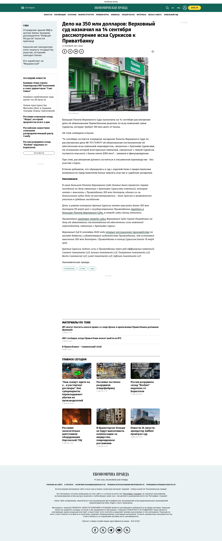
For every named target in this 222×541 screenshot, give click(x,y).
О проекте (68, 485)
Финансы (115, 15)
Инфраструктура (86, 15)
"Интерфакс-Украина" (132, 494)
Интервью (141, 15)
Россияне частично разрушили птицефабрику (108, 385)
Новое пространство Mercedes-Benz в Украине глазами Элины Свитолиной (39, 108)
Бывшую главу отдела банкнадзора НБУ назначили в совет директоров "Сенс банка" (39, 87)
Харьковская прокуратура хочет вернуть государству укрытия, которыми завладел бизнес (38, 51)
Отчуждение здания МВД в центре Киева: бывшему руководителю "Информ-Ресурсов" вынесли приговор (37, 36)
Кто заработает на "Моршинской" (33, 62)
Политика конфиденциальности (90, 485)
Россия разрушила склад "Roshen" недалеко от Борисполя (142, 386)
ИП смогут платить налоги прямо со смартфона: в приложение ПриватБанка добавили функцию (110, 328)
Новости (48, 15)
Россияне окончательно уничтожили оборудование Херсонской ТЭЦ (72, 434)
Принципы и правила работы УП (160, 485)
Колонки (72, 15)
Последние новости (34, 78)
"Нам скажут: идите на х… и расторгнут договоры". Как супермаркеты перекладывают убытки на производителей (76, 391)
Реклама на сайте (54, 485)
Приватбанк (69, 269)
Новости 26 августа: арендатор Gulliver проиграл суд (143, 431)
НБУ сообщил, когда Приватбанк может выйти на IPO (91, 338)
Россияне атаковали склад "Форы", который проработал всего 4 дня (38, 119)
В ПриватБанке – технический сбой (81, 346)
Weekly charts (155, 15)
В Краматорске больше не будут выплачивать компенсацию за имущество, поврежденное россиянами (110, 435)
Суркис (82, 269)
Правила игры (102, 15)
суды (92, 269)
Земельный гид (171, 15)
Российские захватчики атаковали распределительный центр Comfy (38, 132)
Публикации (60, 15)
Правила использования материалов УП (125, 485)
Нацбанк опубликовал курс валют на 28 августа (38, 98)
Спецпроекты (128, 15)
